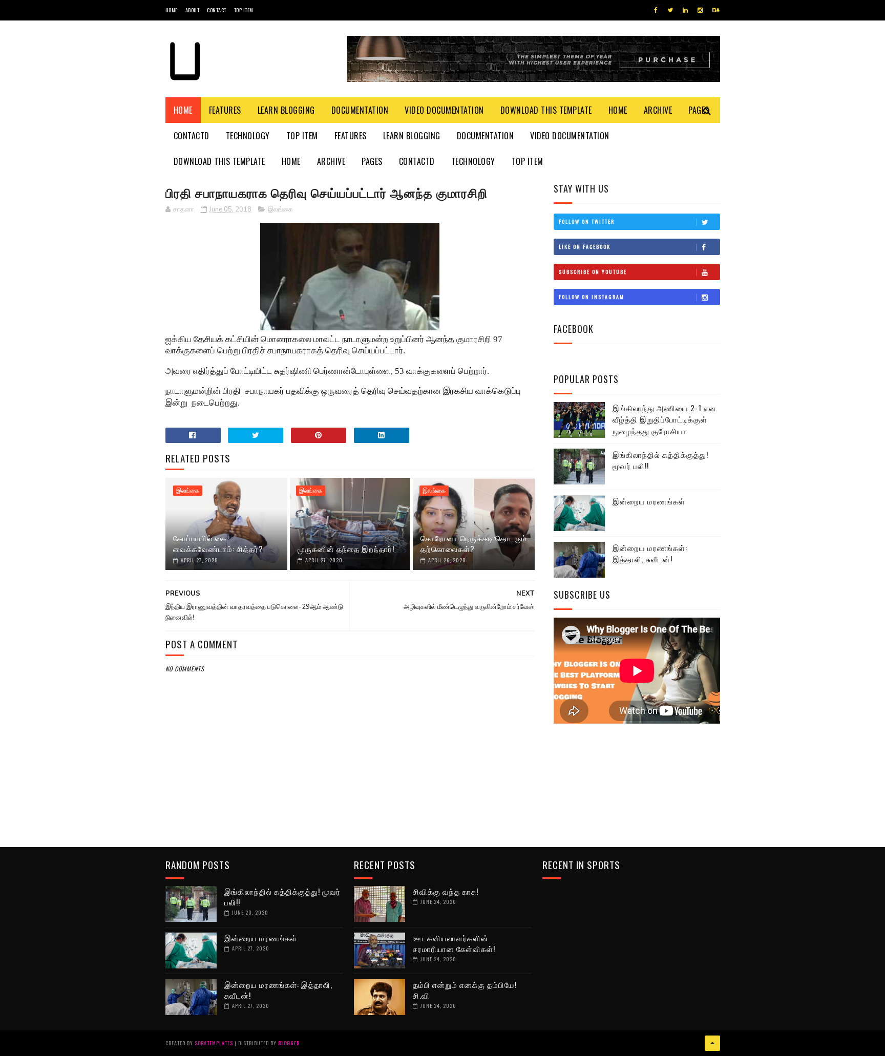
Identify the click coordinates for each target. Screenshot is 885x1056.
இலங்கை (280, 209)
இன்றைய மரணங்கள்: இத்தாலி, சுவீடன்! (650, 553)
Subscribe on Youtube (593, 272)
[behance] (716, 10)
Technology (248, 136)
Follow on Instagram (591, 297)
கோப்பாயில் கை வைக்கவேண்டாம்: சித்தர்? (218, 543)
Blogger (289, 1043)
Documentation (360, 110)
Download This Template (546, 110)
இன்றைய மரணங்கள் (649, 500)
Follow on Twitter (587, 221)
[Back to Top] (712, 1043)
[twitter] (670, 10)
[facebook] (655, 10)
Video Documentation (444, 110)
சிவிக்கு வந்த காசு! (445, 891)
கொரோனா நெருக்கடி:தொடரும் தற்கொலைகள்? (473, 543)
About (192, 10)
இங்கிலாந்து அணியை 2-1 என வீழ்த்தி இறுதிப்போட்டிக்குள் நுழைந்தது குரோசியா (665, 419)
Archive (658, 110)
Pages (372, 161)
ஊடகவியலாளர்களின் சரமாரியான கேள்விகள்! (454, 943)
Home (171, 10)
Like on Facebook (584, 246)
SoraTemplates (214, 1043)
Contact (216, 10)
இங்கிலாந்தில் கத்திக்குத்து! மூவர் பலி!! (660, 460)
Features (225, 110)
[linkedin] (685, 10)
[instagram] (700, 10)
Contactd (191, 136)
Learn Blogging (286, 110)
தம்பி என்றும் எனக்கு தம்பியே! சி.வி (465, 990)
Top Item (244, 10)
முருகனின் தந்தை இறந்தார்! (346, 548)
